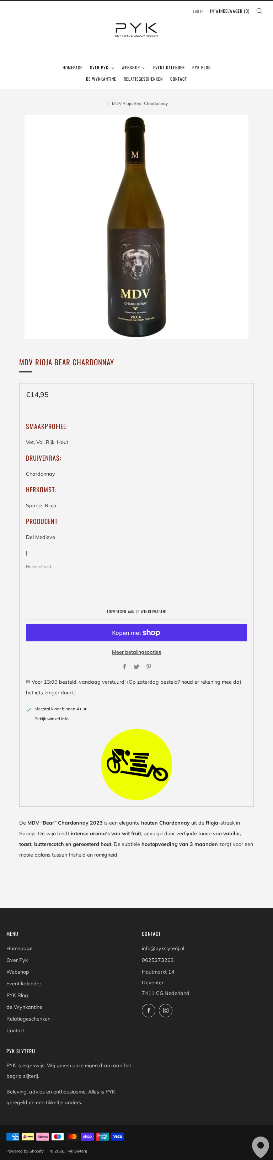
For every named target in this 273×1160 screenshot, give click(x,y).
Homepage (72, 67)
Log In (198, 11)
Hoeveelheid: (39, 567)
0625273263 (158, 960)
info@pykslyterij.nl (163, 948)
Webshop (131, 67)
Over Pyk (99, 67)
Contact (178, 79)
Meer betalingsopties (136, 652)
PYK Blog (201, 67)
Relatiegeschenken (143, 79)
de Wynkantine (101, 79)
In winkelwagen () (230, 11)
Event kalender (169, 67)
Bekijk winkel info (51, 718)
